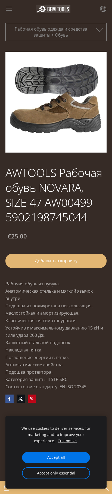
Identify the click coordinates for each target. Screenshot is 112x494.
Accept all (56, 457)
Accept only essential (56, 473)
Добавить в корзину (56, 261)
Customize (67, 440)
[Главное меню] (8, 8)
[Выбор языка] (103, 8)
